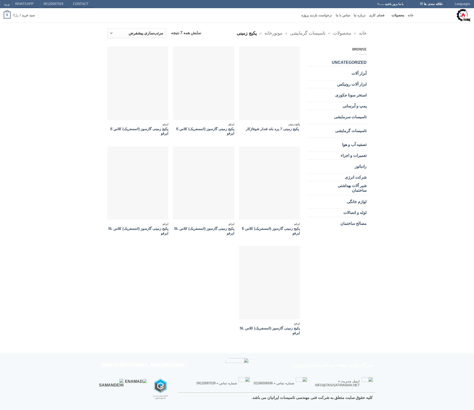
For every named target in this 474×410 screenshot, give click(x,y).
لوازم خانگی (357, 202)
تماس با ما (343, 15)
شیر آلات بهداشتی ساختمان (352, 187)
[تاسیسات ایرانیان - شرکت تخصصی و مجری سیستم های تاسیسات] (445, 15)
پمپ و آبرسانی (355, 106)
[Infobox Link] (342, 383)
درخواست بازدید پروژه (316, 15)
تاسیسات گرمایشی (307, 33)
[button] (7, 4)
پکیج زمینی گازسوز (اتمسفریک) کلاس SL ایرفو (204, 231)
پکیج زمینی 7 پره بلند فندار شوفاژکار (273, 129)
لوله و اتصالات (355, 212)
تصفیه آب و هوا (354, 144)
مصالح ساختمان (353, 223)
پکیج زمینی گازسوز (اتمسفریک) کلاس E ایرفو (205, 131)
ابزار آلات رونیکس (352, 84)
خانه (411, 15)
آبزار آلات (359, 73)
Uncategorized (349, 62)
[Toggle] (317, 71)
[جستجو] (44, 15)
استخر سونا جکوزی (351, 95)
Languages (462, 4)
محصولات (398, 15)
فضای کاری (376, 15)
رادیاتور (361, 166)
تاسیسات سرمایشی (350, 117)
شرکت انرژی (356, 177)
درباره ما (360, 15)
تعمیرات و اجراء (354, 155)
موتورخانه (273, 33)
